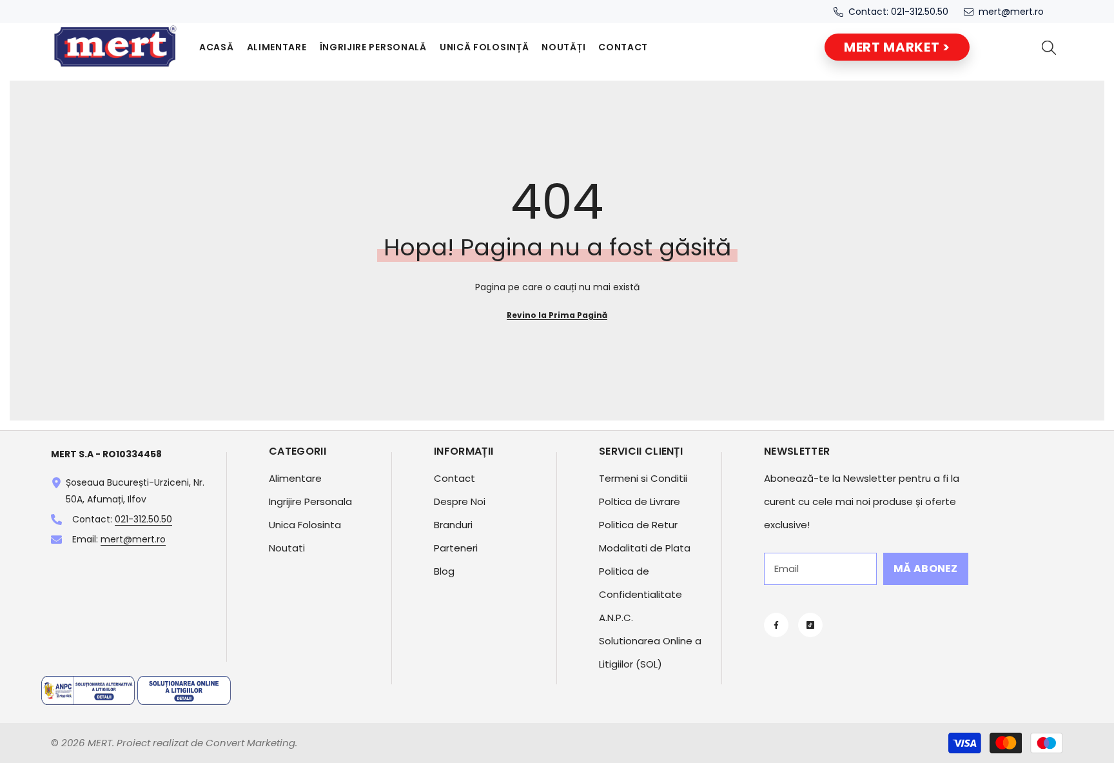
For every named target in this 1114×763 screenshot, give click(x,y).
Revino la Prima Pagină (557, 315)
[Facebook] (776, 625)
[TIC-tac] (810, 625)
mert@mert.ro (1011, 11)
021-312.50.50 (919, 11)
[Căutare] (1049, 47)
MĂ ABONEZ (926, 568)
